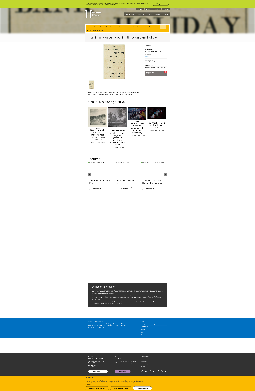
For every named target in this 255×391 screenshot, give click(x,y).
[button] (151, 9)
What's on (141, 14)
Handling (89, 30)
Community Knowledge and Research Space (111, 26)
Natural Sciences (137, 26)
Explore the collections (154, 14)
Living (145, 26)
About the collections (98, 30)
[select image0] (91, 84)
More (166, 14)
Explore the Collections (92, 26)
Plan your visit (130, 14)
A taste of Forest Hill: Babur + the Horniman (152, 181)
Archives (163, 26)
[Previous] (89, 174)
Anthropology (127, 26)
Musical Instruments (154, 26)
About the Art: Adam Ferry (125, 181)
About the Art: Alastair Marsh (99, 181)
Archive (147, 56)
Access (140, 9)
